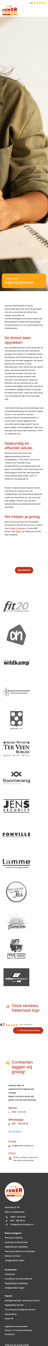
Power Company (17, 528)
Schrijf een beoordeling (29, 1030)
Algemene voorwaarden (16, 1326)
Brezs (18, 531)
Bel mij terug (14, 1131)
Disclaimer (10, 1334)
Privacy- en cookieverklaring (18, 1330)
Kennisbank (24, 570)
